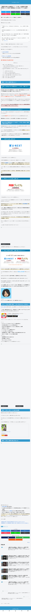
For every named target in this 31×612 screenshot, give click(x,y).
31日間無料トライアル (8, 162)
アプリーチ (17, 314)
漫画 (2, 526)
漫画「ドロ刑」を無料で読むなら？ (8, 64)
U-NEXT (4, 306)
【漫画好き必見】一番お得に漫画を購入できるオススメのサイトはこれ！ (13, 521)
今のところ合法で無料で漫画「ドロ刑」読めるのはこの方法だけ (12, 74)
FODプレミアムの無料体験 (6, 55)
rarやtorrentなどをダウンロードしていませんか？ (11, 67)
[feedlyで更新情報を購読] (23, 537)
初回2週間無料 (25, 203)
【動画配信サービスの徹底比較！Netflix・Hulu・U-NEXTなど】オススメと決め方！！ (15, 523)
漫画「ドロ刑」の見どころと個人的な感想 (9, 76)
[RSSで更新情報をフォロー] (15, 540)
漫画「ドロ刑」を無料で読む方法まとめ (8, 77)
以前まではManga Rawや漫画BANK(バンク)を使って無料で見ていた (14, 65)
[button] (28, 284)
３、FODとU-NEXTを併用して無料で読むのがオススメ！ (12, 73)
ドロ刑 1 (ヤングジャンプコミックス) (5, 431)
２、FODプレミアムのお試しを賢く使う (9, 72)
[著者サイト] (8, 537)
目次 (14, 62)
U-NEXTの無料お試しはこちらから (6, 174)
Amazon (3, 435)
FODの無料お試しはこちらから (6, 244)
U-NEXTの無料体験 (5, 51)
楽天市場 (6, 435)
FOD (2, 306)
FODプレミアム (6, 40)
